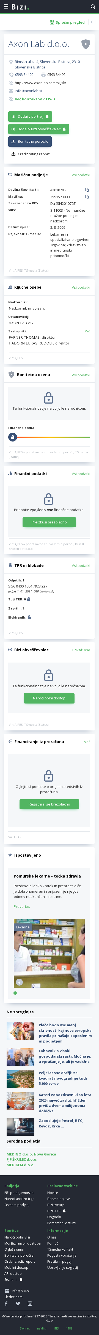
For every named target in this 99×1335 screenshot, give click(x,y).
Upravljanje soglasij (62, 1267)
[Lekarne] (49, 986)
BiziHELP (54, 1211)
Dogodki (54, 1217)
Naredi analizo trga (19, 1198)
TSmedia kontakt (60, 1249)
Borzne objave (58, 1198)
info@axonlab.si (28, 90)
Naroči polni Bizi (17, 1237)
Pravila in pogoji (59, 1261)
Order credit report (19, 1261)
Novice (52, 1192)
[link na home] (20, 7)
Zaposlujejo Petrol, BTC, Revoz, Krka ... (61, 1123)
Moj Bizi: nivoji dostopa (22, 1243)
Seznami (10, 1279)
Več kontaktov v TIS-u (35, 98)
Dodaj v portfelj (30, 116)
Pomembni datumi (61, 1223)
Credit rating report (34, 153)
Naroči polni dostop (49, 698)
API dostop (13, 1273)
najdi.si (41, 1328)
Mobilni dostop (16, 1267)
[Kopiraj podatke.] (88, 190)
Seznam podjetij (16, 1204)
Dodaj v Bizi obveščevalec (39, 128)
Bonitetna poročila (19, 1255)
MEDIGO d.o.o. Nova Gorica (31, 1154)
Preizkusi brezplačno (49, 522)
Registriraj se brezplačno (49, 804)
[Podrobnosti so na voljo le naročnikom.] (28, 599)
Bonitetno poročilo (33, 141)
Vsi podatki (81, 174)
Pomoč (52, 1243)
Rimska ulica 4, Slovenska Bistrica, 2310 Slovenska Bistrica (47, 64)
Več (87, 331)
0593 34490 (24, 74)
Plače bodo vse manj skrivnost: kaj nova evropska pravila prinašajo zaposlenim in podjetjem (65, 1033)
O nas (51, 1237)
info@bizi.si (19, 1291)
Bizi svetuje (56, 1204)
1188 (69, 1328)
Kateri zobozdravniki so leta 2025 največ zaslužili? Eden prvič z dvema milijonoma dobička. (65, 1102)
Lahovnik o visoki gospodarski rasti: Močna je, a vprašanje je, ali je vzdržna (65, 1056)
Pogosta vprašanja (61, 1255)
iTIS (56, 1328)
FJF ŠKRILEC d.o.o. (22, 1159)
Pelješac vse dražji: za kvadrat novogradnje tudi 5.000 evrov (63, 1078)
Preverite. (22, 906)
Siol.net (25, 1328)
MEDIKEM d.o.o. (21, 1164)
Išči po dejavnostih (19, 1192)
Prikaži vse (81, 649)
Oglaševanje (14, 1249)
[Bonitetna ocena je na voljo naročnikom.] (85, 44)
